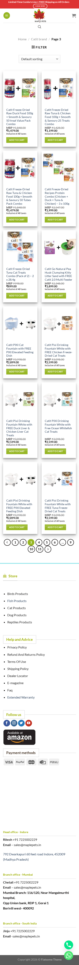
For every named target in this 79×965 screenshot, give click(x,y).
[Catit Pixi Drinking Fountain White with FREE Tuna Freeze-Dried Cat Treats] (59, 479)
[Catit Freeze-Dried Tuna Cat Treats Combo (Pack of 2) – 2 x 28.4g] (20, 247)
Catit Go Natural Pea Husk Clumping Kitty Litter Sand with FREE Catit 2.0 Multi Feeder (58, 274)
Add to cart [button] (17, 140)
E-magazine (15, 683)
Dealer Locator (17, 676)
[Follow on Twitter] (21, 723)
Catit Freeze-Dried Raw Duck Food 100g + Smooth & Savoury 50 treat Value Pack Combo (19, 117)
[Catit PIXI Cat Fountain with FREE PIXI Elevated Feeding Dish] (20, 323)
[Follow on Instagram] (14, 723)
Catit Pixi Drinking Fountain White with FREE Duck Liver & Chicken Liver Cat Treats (19, 428)
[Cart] (74, 15)
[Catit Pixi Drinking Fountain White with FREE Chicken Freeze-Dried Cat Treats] (59, 323)
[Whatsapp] (68, 955)
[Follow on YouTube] (28, 723)
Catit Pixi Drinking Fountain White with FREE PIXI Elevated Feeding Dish (19, 506)
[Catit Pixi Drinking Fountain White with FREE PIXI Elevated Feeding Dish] (20, 479)
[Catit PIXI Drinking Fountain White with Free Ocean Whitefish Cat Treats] (59, 399)
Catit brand (39, 39)
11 (40, 549)
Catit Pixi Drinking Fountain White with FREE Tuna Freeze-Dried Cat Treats (58, 506)
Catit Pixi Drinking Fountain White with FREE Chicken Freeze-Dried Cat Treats (58, 350)
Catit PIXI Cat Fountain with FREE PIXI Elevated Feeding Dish (19, 350)
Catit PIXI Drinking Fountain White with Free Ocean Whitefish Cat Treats (58, 426)
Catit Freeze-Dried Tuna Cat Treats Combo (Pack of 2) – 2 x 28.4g (20, 274)
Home (22, 39)
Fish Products (17, 601)
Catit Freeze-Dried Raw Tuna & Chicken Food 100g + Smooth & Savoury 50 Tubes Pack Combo (19, 196)
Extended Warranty (21, 697)
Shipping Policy (18, 669)
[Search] (39, 27)
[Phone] (68, 944)
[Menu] (6, 15)
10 (31, 549)
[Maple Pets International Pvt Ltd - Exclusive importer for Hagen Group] (39, 16)
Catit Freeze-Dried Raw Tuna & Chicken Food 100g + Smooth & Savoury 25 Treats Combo (58, 117)
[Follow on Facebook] (6, 723)
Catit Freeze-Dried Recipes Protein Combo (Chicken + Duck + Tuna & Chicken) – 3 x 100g (57, 196)
